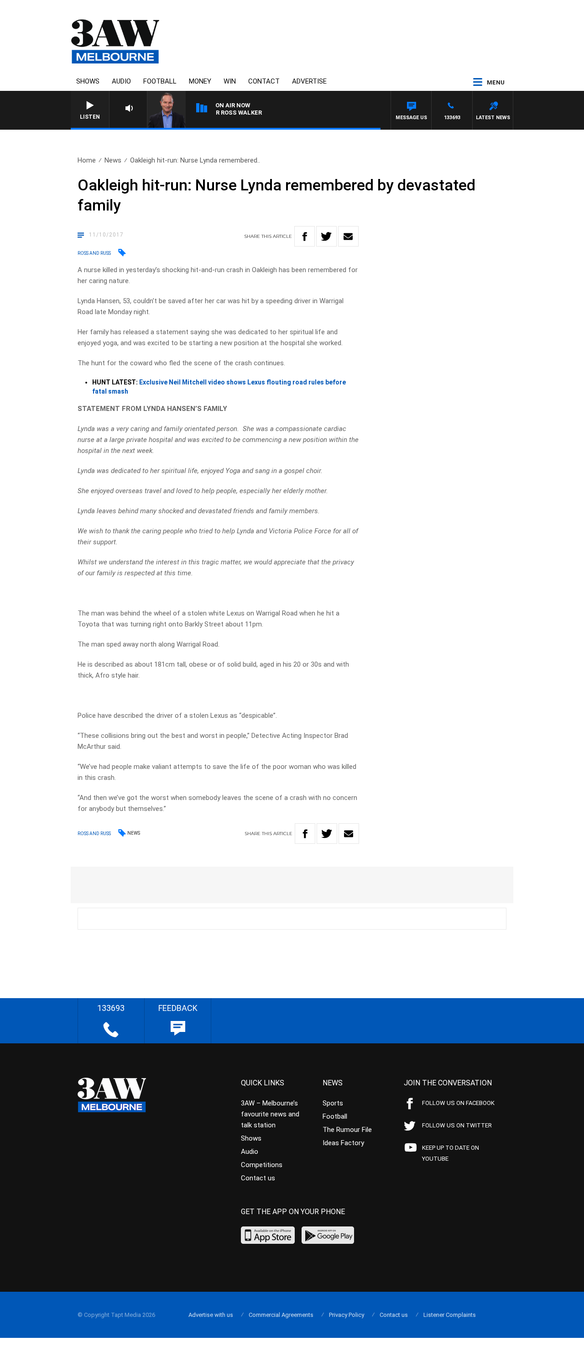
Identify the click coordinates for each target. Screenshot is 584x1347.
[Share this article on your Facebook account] (304, 236)
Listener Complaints (449, 1314)
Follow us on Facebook (458, 1103)
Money (200, 81)
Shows (87, 81)
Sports (333, 1103)
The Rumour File (347, 1130)
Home (87, 160)
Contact (264, 81)
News (112, 160)
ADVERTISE (309, 81)
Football (160, 81)
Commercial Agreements (281, 1314)
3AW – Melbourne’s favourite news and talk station (270, 1114)
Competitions (261, 1165)
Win (230, 81)
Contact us (258, 1178)
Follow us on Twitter (457, 1125)
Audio (121, 81)
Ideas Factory (343, 1143)
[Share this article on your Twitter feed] (326, 236)
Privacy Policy (346, 1314)
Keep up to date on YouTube (450, 1153)
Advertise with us (210, 1314)
